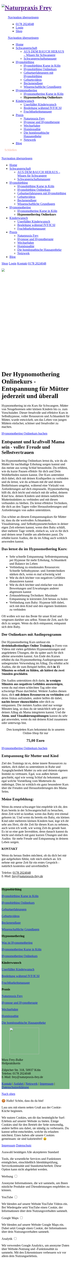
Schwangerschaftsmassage (33, 179)
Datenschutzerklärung (15, 1087)
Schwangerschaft (20, 168)
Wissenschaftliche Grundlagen (36, 203)
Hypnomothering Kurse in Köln (37, 211)
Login (19, 27)
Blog (12, 256)
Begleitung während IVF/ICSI (36, 225)
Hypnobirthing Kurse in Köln (35, 186)
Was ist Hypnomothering (17, 942)
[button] (14, 1152)
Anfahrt (19, 1083)
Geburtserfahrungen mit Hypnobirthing (41, 193)
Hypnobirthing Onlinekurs (33, 189)
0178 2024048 (25, 24)
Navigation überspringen (23, 17)
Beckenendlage (26, 200)
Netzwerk (23, 253)
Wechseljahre (25, 242)
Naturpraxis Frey (27, 235)
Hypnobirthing (18, 182)
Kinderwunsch (18, 218)
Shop (19, 31)
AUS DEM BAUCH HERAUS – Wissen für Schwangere (38, 173)
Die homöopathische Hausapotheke (39, 249)
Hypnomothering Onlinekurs (19, 956)
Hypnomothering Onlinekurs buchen (24, 433)
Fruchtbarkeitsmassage (31, 228)
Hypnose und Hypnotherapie (35, 239)
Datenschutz (23, 1145)
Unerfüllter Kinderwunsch (33, 221)
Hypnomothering (20, 207)
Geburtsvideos (26, 196)
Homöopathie (25, 246)
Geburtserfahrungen (14, 909)
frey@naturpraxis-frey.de (27, 876)
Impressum (46, 1083)
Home (13, 165)
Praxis (13, 232)
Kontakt (22, 263)
